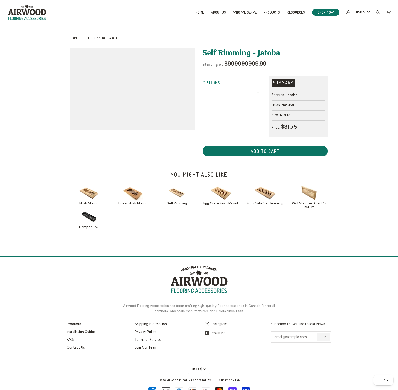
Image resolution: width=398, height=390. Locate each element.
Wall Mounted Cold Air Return (309, 205)
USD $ (360, 12)
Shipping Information (151, 324)
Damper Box (88, 227)
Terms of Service (148, 340)
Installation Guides (81, 332)
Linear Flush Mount (132, 203)
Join (323, 337)
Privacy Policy (145, 332)
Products (74, 324)
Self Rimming (177, 203)
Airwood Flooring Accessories (189, 380)
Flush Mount (88, 203)
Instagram (218, 324)
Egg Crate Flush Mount (221, 203)
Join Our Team (146, 347)
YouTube (217, 333)
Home (74, 38)
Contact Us (76, 347)
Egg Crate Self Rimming (265, 203)
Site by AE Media (229, 380)
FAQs (71, 340)
